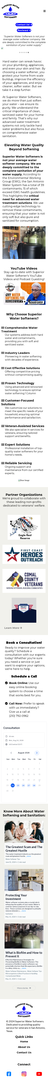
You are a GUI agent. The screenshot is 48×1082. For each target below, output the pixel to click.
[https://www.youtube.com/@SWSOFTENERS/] (25, 293)
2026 (27, 753)
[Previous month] (11, 753)
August (21, 753)
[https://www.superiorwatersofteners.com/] (24, 1010)
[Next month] (36, 753)
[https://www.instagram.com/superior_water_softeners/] (24, 1073)
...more (28, 856)
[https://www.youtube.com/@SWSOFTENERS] (39, 1074)
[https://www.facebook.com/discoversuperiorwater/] (9, 1074)
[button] (44, 11)
